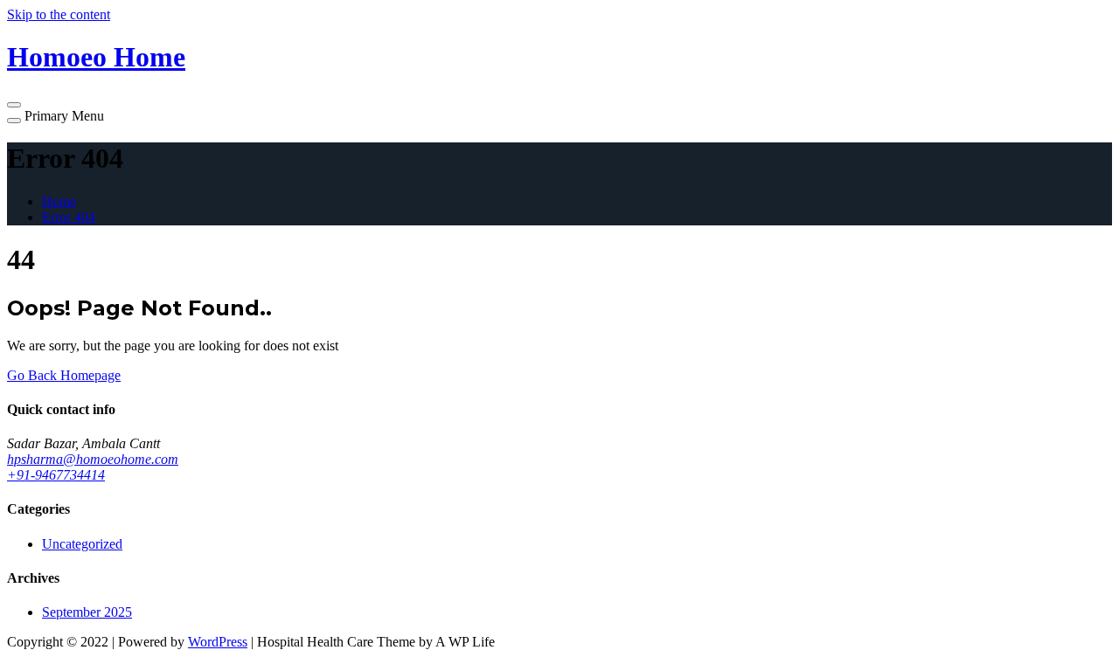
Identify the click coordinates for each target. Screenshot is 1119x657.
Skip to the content (58, 14)
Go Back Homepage (64, 375)
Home (59, 201)
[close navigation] (14, 120)
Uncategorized (82, 543)
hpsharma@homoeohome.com (92, 459)
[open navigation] (14, 104)
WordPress (217, 641)
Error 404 (68, 217)
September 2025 (87, 612)
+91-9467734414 (56, 474)
